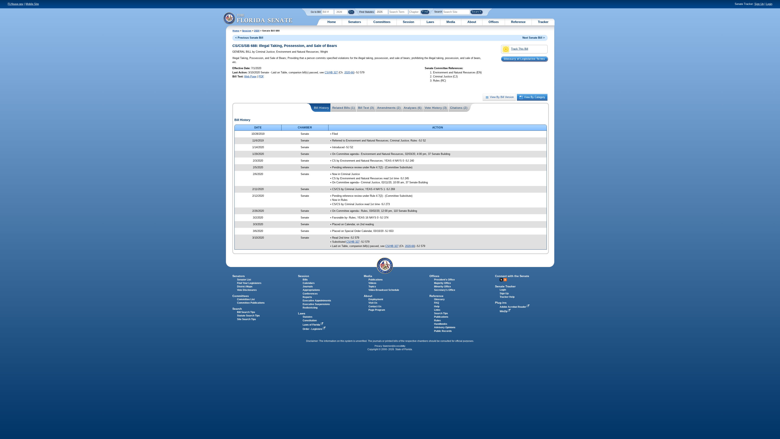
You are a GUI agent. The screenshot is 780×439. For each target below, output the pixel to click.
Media (450, 22)
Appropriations (311, 290)
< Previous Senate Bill (249, 37)
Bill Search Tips (246, 312)
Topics (372, 286)
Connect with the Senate (512, 276)
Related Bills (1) (343, 107)
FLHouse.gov (15, 3)
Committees (381, 22)
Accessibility (399, 346)
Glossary (439, 299)
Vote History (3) (436, 107)
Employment (375, 299)
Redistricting (310, 307)
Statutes (307, 317)
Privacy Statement (384, 346)
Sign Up (759, 3)
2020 (256, 30)
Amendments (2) (389, 107)
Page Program (376, 310)
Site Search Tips (246, 319)
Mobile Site (32, 3)
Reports (307, 297)
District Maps (244, 286)
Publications (375, 279)
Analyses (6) (412, 107)
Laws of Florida (312, 325)
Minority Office (442, 286)
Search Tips (441, 313)
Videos (372, 283)
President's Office (444, 279)
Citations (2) (459, 107)
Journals (308, 286)
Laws (430, 22)
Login (769, 3)
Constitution (310, 320)
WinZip (504, 311)
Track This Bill (519, 48)
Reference (518, 22)
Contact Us (374, 306)
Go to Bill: (316, 12)
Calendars (309, 283)
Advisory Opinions (444, 327)
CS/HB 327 (331, 72)
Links (437, 310)
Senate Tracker (505, 286)
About (471, 22)
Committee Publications (251, 303)
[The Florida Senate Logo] (257, 18)
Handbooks (440, 324)
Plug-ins (501, 302)
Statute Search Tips (248, 315)
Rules (437, 320)
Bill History (321, 107)
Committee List (246, 299)
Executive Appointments (317, 300)
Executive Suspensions (316, 304)
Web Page (250, 76)
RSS (505, 279)
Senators (354, 22)
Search (438, 12)
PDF (261, 76)
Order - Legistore (313, 329)
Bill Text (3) (366, 107)
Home (331, 22)
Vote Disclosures (247, 290)
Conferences (310, 293)
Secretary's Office (444, 290)
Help (436, 306)
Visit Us (372, 303)
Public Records (443, 331)
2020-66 (349, 72)
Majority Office (442, 283)
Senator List (244, 279)
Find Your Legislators (249, 283)
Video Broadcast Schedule (383, 290)
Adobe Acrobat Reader (513, 307)
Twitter (501, 279)
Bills (305, 279)
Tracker (543, 22)
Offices (494, 22)
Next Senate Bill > (533, 37)
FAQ (436, 303)
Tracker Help (507, 297)
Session (408, 22)
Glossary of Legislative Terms (524, 59)
